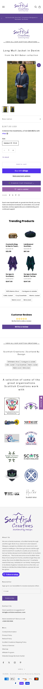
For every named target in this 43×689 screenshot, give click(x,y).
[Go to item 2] (12, 109)
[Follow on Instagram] (15, 662)
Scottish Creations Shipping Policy (14, 642)
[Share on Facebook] (9, 195)
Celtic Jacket (8, 295)
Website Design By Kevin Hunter (13, 656)
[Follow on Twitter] (9, 662)
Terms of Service (8, 646)
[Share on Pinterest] (16, 195)
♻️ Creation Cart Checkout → (21, 183)
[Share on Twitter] (13, 195)
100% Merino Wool (12, 291)
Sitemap (5, 649)
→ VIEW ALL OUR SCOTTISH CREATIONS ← (21, 42)
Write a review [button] (21, 327)
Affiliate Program (8, 652)
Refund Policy (7, 639)
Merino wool (16, 300)
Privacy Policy (7, 635)
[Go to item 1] (5, 109)
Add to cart (21, 164)
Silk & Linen (27, 300)
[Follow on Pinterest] (20, 662)
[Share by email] (19, 195)
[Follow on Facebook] (3, 662)
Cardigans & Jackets (29, 291)
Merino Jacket (34, 295)
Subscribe (9, 598)
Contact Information (9, 632)
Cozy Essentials (21, 295)
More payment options (21, 176)
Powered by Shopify (32, 674)
